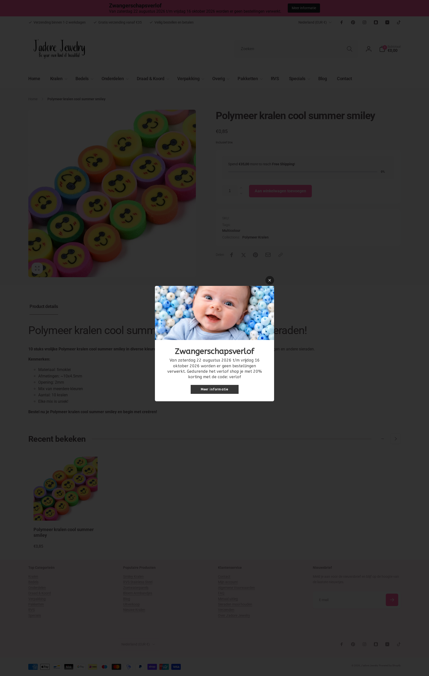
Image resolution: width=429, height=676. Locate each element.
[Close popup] (269, 280)
